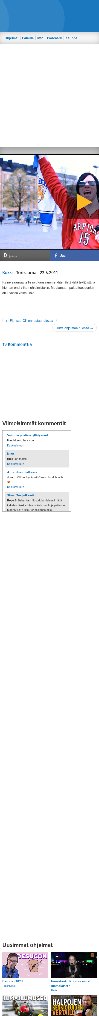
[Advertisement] (49, 95)
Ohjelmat (12, 38)
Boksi (7, 272)
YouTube (61, 7)
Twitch (68, 7)
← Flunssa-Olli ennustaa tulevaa (29, 320)
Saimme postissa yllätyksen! (27, 435)
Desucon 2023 (12, 981)
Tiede (54, 990)
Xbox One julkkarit (20, 495)
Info (40, 38)
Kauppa (71, 38)
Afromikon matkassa (22, 472)
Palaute (28, 38)
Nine (10, 454)
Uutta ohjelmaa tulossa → (74, 328)
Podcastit (54, 38)
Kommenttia (17, 344)
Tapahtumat (8, 985)
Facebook (45, 7)
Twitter (53, 7)
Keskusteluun (15, 445)
